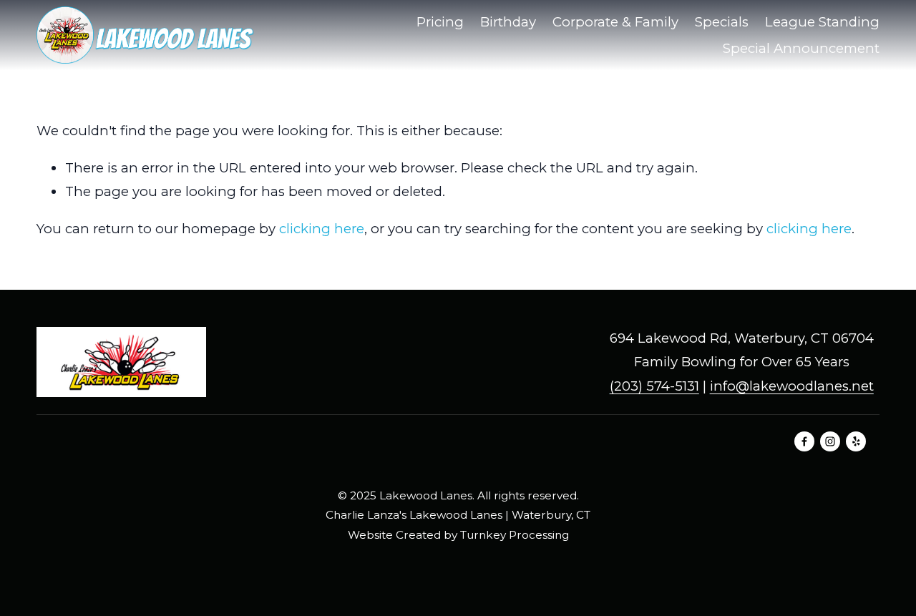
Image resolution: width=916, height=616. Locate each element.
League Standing (822, 22)
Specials (722, 22)
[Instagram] (830, 441)
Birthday (508, 22)
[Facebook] (804, 441)
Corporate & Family (615, 22)
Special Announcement (801, 48)
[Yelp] (856, 441)
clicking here (321, 228)
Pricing (440, 22)
